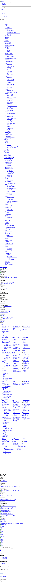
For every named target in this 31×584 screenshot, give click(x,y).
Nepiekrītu (4, 579)
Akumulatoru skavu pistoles (10, 85)
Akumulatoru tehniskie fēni (10, 109)
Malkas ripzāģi (7, 152)
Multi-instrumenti (7, 78)
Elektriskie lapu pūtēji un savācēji (11, 183)
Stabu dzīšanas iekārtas (8, 207)
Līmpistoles (6, 73)
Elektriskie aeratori (9, 166)
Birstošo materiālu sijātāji (8, 167)
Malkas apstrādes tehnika (7, 151)
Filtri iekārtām (7, 223)
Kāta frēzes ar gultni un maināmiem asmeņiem (6, 384)
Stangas (6, 251)
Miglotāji (6, 184)
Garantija (3, 559)
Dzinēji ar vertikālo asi (10, 171)
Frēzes (6, 65)
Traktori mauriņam (7, 208)
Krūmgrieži (6, 177)
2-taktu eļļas (8, 254)
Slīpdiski (6, 228)
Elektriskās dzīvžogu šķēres (7, 410)
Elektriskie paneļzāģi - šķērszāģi (11, 123)
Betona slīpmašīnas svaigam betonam (10, 45)
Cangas (6, 140)
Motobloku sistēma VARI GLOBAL (11, 188)
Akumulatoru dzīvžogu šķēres (10, 172)
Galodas (6, 245)
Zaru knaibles (23, 416)
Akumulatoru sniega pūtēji (10, 205)
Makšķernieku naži (15, 383)
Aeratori (6, 164)
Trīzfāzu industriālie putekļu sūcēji (11, 31)
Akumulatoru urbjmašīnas (10, 112)
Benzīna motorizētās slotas (10, 192)
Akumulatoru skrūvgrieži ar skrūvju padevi (16, 355)
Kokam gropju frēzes (9, 125)
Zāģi (5, 115)
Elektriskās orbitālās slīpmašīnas (25, 342)
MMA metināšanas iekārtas (8, 161)
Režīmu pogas (7, 135)
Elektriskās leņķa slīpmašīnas (10, 100)
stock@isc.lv (2, 479)
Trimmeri (6, 211)
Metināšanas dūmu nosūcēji (8, 35)
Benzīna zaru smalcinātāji (10, 217)
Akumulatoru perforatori (10, 86)
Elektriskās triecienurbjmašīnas (11, 113)
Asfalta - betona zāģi (4, 339)
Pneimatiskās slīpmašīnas (8, 240)
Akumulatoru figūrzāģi (10, 116)
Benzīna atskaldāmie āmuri (8, 44)
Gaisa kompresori (7, 235)
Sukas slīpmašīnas (9, 107)
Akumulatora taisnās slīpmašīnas (11, 94)
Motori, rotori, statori (7, 133)
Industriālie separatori (8, 34)
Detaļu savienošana (7, 222)
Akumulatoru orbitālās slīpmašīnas (11, 97)
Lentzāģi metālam (10, 128)
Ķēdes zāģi (6, 174)
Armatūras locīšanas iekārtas (8, 43)
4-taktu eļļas (5, 447)
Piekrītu (1, 579)
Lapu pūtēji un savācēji (8, 181)
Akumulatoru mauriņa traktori (10, 209)
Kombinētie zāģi (9, 126)
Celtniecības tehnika (6, 41)
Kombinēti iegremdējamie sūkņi (9, 264)
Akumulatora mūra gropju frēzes (11, 81)
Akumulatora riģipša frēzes (10, 66)
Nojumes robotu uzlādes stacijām (9, 157)
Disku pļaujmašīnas (9, 198)
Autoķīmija (6, 255)
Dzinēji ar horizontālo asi (10, 170)
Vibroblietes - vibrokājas (25, 338)
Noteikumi (3, 13)
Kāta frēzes (6, 142)
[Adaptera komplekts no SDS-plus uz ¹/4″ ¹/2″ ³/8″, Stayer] (8, 499)
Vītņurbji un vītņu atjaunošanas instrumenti (10, 148)
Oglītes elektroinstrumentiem (8, 134)
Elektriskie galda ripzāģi (26, 363)
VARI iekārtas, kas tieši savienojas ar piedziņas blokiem (16, 410)
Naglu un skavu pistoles (8, 83)
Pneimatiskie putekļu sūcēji (10, 30)
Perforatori (13, 349)
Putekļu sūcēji (13, 352)
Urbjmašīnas (6, 111)
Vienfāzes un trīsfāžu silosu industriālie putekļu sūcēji (13, 33)
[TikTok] (0, 550)
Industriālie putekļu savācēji (8, 28)
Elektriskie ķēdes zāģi (6, 413)
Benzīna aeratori (9, 165)
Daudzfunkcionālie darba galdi (9, 61)
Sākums (1, 267)
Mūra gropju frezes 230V (16, 346)
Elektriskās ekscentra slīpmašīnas (11, 99)
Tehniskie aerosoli (7, 262)
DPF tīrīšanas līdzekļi (9, 256)
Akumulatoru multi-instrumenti (11, 79)
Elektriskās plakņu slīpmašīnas (12, 104)
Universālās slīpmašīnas (10, 108)
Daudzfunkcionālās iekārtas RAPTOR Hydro (16, 404)
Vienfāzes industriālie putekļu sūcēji (11, 32)
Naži (5, 144)
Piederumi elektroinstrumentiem (8, 219)
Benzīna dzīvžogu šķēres (10, 173)
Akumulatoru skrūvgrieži (10, 90)
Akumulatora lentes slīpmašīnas (15, 360)
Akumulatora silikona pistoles (9, 54)
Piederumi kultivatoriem (10, 180)
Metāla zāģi (8, 129)
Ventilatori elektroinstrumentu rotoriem (10, 137)
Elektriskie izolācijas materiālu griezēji (12, 122)
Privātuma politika (4, 558)
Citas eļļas (6, 260)
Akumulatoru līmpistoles (10, 74)
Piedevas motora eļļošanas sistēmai (22, 447)
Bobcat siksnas (7, 37)
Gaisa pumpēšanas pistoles (15, 439)
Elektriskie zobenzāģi (26, 367)
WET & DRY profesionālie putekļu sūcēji (26, 328)
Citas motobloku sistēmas (10, 185)
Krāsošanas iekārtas (6, 150)
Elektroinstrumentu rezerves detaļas (8, 130)
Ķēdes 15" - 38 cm (10, 195)
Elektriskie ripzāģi (9, 124)
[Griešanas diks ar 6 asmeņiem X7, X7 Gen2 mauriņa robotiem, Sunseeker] (10, 490)
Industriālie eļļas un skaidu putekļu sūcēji (12, 29)
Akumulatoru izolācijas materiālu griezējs (12, 117)
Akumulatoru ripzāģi (9, 119)
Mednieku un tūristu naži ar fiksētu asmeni (12, 146)
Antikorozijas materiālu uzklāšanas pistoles (10, 234)
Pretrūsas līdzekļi (7, 261)
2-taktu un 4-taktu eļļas (8, 253)
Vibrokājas (8, 51)
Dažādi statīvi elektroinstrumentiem (6, 353)
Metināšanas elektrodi (8, 159)
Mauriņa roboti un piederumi (7, 155)
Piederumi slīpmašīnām (10, 102)
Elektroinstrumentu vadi (8, 131)
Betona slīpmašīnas (9, 98)
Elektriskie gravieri (9, 71)
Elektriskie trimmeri (25, 414)
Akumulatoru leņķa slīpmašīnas (11, 96)
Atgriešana (3, 563)
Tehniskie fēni (23, 347)
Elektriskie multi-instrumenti (10, 80)
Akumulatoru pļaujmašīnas (10, 197)
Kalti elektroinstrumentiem (8, 224)
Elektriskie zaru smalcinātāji (10, 218)
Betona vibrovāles (7, 46)
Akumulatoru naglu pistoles (10, 84)
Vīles (22, 443)
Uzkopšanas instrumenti (8, 214)
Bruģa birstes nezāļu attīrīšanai (9, 168)
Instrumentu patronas (7, 132)
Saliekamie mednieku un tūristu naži (11, 147)
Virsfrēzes (8, 69)
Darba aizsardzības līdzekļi (5, 404)
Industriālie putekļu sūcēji (5, 329)
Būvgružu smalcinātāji (14, 339)
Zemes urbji (23, 419)
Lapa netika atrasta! (5, 267)
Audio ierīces (7, 60)
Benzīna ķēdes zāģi (9, 176)
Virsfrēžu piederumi (7, 232)
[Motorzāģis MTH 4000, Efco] (8, 311)
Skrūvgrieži (6, 89)
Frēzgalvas (6, 141)
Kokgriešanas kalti (9, 249)
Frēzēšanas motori (9, 67)
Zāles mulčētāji (15, 420)
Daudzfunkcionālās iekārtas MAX (11, 186)
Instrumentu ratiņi (7, 246)
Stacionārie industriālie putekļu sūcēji (16, 327)
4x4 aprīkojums (6, 24)
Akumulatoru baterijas (9, 55)
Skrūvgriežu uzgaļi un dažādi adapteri (10, 227)
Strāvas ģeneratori (24, 407)
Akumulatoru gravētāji (10, 70)
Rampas (6, 203)
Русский (5, 16)
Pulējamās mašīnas (9, 105)
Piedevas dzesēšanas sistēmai (10, 259)
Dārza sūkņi (6, 263)
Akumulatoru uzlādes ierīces (10, 56)
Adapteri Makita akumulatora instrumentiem (12, 57)
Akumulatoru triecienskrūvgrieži (11, 91)
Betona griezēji (9, 82)
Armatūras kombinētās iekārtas (9, 42)
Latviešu (5, 15)
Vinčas (6, 25)
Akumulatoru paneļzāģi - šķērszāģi (11, 118)
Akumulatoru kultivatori (10, 179)
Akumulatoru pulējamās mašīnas (12, 106)
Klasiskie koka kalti (9, 248)
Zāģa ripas (6, 149)
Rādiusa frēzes (8, 143)
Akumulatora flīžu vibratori (8, 53)
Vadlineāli (24, 371)
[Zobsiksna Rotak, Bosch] (3, 481)
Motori (6, 39)
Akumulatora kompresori (10, 236)
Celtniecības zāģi (7, 47)
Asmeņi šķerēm (7, 221)
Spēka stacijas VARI (9, 189)
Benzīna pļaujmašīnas (16, 418)
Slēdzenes (6, 40)
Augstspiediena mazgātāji (5, 402)
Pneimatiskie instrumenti (7, 233)
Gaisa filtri (6, 38)
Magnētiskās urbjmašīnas (26, 354)
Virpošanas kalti (25, 441)
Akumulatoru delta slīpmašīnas (11, 95)
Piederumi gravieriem (9, 72)
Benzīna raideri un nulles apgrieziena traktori (12, 201)
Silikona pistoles (7, 241)
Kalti (5, 247)
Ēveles (6, 63)
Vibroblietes (8, 50)
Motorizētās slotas (7, 190)
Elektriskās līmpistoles (6, 366)
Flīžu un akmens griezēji (8, 48)
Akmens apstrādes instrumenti (9, 52)
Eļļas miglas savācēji (7, 27)
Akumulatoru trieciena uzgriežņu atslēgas (10, 58)
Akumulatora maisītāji (9, 77)
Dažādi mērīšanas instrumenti (9, 244)
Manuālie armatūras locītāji (8, 250)
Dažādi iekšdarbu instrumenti (9, 243)
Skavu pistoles (23, 438)
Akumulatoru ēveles (9, 64)
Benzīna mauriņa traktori (10, 210)
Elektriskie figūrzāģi (9, 121)
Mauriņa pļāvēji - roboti (8, 156)
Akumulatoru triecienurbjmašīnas (25, 350)
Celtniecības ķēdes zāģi (10, 120)
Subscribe (1, 548)
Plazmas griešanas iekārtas (8, 162)
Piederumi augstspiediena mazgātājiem (10, 225)
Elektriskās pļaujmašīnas (10, 199)
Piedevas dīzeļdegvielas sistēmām (11, 258)
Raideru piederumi (25, 402)
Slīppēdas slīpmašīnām (8, 229)
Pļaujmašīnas (6, 196)
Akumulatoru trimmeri (9, 212)
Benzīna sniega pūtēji (26, 405)
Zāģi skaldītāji (7, 154)
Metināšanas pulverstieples (8, 160)
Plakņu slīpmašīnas (9, 103)
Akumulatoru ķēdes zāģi (10, 175)
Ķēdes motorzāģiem (9, 194)
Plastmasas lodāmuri (14, 351)
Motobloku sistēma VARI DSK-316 (11, 187)
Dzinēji (6, 169)
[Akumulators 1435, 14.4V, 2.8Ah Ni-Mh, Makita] (10, 277)
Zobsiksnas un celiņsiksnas (8, 138)
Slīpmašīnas (6, 93)
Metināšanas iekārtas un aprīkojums (8, 158)
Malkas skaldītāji (7, 153)
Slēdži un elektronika (8, 136)
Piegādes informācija (4, 557)
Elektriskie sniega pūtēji (10, 206)
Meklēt (1, 19)
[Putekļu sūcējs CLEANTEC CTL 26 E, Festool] (10, 282)
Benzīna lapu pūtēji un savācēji (11, 182)
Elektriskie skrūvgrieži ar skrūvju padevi (12, 92)
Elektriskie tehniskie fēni (10, 110)
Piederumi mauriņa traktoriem (25, 411)
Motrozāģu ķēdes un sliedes (8, 193)
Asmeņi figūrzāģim (7, 220)
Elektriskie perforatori (9, 87)
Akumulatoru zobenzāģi (26, 361)
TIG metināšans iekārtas (8, 163)
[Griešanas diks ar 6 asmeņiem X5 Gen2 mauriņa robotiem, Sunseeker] (9, 485)
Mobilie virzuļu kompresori (10, 237)
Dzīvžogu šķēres (4, 407)
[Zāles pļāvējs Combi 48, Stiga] (8, 306)
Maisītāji (6, 76)
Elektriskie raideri (9, 202)
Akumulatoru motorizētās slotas (11, 191)
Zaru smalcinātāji (7, 216)
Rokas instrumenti (6, 242)
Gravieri (3, 361)
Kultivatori (6, 178)
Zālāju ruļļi (6, 215)
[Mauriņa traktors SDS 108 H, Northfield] (9, 317)
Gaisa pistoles (7, 238)
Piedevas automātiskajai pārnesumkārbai (12, 257)
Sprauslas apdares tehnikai (8, 231)
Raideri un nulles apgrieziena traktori (10, 200)
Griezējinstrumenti (6, 139)
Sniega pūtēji (6, 204)
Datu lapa (2, 315)
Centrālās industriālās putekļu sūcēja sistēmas (11, 26)
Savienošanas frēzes (9, 68)
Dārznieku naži (9, 145)
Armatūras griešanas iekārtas (5, 337)
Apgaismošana (7, 59)
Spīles (6, 230)
